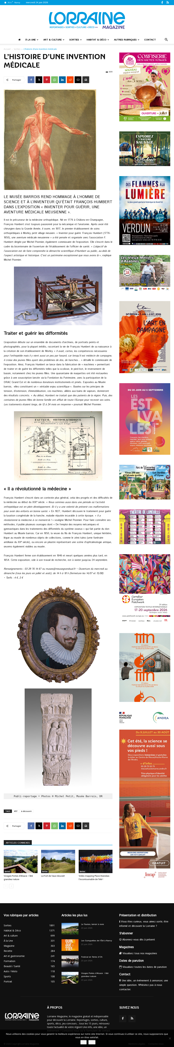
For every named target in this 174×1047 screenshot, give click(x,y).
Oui (83, 1042)
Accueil (7, 49)
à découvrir (26, 811)
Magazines (126, 947)
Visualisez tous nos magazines (139, 953)
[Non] (169, 1038)
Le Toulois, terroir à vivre (92, 924)
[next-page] (11, 886)
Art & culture (52, 39)
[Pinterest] (46, 79)
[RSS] (167, 2)
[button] (166, 40)
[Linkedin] (62, 79)
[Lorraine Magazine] (87, 20)
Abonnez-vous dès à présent (138, 939)
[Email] (78, 79)
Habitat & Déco (96, 39)
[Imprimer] (85, 79)
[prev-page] (6, 886)
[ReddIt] (70, 79)
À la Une (30, 39)
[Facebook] (162, 2)
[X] (39, 79)
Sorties (74, 39)
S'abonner (126, 933)
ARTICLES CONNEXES (18, 843)
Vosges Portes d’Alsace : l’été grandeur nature (94, 975)
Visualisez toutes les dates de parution (144, 967)
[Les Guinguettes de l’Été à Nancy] (70, 945)
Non (92, 1042)
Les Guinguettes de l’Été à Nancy (96, 940)
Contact (150, 39)
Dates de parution (131, 961)
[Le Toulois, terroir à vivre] (70, 929)
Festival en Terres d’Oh (91, 957)
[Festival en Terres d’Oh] (70, 961)
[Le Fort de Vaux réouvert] (58, 861)
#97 (15, 811)
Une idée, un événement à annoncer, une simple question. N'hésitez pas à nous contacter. (143, 985)
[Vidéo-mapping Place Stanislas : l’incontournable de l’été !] (95, 861)
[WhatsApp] (54, 79)
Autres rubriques (125, 39)
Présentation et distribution (137, 915)
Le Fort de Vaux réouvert (53, 876)
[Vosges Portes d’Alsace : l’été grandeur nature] (21, 861)
